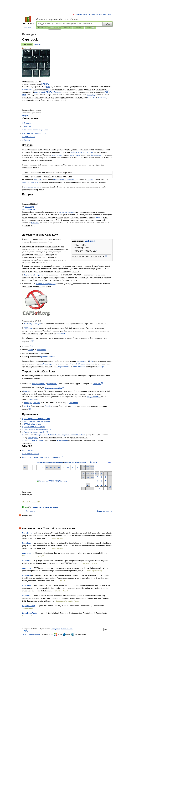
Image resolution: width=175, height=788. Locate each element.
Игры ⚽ (90, 28)
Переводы (66, 28)
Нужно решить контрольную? (46, 507)
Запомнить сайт (81, 15)
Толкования (54, 28)
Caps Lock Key (28, 606)
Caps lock (26, 543)
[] (96, 250)
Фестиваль (30, 511)
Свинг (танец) (103, 511)
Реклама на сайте (67, 629)
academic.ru (28, 27)
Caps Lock (27, 533)
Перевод (37, 44)
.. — (37, 419)
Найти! (107, 24)
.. (90, 241)
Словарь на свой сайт (97, 15)
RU (109, 15)
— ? (42, 457)
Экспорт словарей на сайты (31, 634)
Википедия (42, 28)
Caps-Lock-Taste (29, 613)
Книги (78, 28)
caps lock (26, 553)
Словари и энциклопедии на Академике (57, 19)
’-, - (60, 435)
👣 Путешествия (29, 631)
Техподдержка (55, 629)
